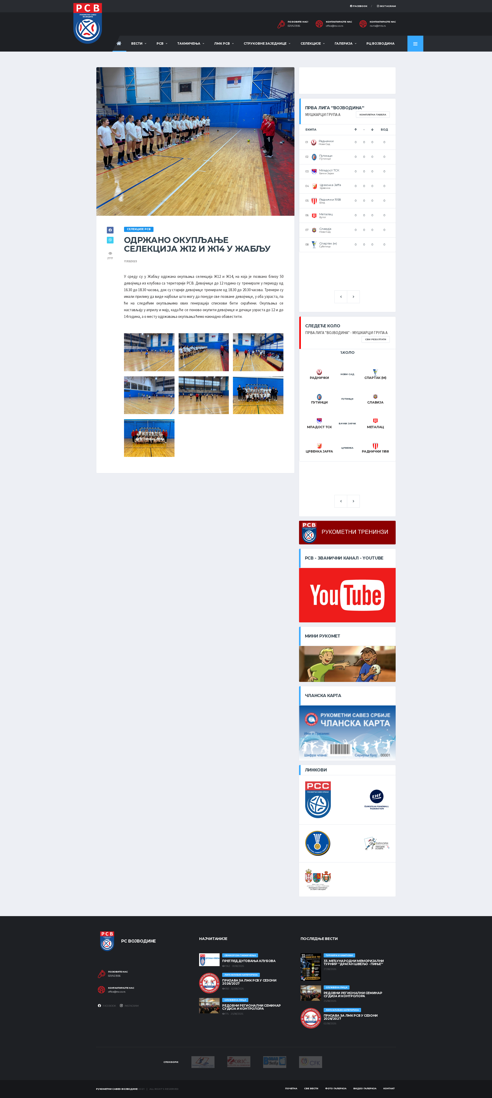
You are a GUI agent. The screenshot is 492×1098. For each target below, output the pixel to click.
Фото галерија (335, 1088)
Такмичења (188, 43)
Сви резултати (375, 339)
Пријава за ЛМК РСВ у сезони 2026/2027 (249, 981)
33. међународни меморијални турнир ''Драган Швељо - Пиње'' (354, 962)
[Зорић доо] (238, 1061)
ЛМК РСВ (222, 43)
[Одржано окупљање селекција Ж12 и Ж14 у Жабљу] (149, 351)
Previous (340, 296)
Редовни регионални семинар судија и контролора (251, 1007)
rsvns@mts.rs (378, 26)
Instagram (387, 6)
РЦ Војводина (380, 43)
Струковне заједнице (265, 43)
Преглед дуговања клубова (248, 961)
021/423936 (294, 26)
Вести (136, 43)
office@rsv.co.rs (334, 26)
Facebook (359, 6)
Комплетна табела (373, 114)
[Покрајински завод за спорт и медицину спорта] (202, 1061)
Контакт (389, 1088)
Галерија (344, 43)
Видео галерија (364, 1088)
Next (353, 296)
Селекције (311, 43)
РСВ (160, 43)
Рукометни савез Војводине (117, 1088)
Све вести (311, 1088)
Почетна (291, 1088)
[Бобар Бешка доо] (274, 1061)
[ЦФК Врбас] (310, 1061)
